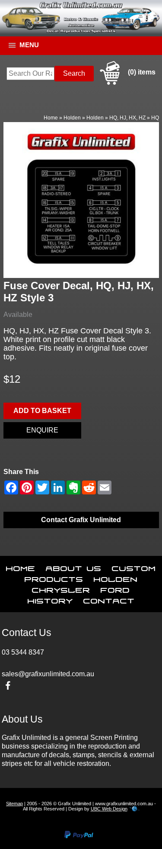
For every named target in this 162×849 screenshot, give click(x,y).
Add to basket (42, 410)
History (50, 599)
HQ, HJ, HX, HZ (127, 118)
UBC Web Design (109, 808)
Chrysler (61, 588)
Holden (72, 118)
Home (51, 118)
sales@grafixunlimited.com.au (48, 674)
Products (54, 577)
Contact (109, 599)
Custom (134, 566)
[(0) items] (127, 83)
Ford (115, 588)
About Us (74, 566)
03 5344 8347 (23, 652)
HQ (155, 118)
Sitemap (14, 803)
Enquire (42, 430)
